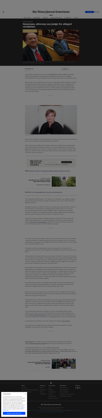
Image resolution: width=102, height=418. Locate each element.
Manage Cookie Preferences (14, 413)
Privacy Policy (6, 410)
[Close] (25, 394)
